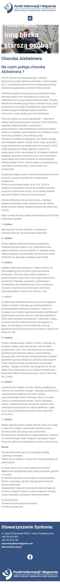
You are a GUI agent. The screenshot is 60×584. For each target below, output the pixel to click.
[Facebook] (30, 557)
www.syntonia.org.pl (11, 547)
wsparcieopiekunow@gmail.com (17, 543)
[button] (30, 18)
